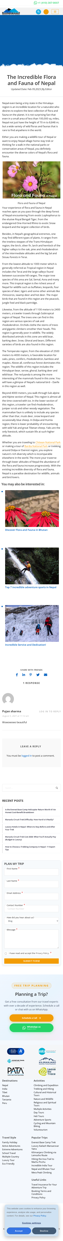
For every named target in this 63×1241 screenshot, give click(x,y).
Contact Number (16, 905)
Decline (44, 1231)
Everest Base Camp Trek (44, 1142)
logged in (27, 755)
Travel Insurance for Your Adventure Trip (44, 1186)
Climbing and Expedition (46, 1085)
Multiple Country (10, 1156)
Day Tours (39, 1112)
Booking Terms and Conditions (41, 1192)
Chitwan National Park (48, 442)
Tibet (4, 1092)
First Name (13, 868)
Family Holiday (9, 1142)
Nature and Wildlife (43, 1098)
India (4, 1088)
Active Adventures (11, 1145)
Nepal (5, 1085)
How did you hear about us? (20, 917)
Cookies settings (31, 1223)
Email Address (15, 893)
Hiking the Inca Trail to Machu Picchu (43, 1160)
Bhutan (6, 1095)
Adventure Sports (42, 1119)
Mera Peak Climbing (42, 1172)
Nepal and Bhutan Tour (43, 1168)
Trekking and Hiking (44, 1088)
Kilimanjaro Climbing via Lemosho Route (44, 1154)
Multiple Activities (42, 1108)
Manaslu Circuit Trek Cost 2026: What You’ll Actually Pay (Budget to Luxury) (30, 838)
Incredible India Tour (42, 1165)
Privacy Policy (39, 1216)
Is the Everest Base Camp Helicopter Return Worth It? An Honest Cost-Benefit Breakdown (30, 811)
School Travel (9, 1153)
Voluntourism (40, 1129)
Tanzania (6, 1099)
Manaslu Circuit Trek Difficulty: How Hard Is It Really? (29, 819)
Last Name (13, 880)
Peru (4, 1103)
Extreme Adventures (12, 1149)
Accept (19, 1231)
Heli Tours (39, 1116)
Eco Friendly (8, 1163)
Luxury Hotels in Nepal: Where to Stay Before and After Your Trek (30, 828)
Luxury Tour (8, 1160)
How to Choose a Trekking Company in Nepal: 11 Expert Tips (30, 848)
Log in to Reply (50, 711)
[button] (46, 11)
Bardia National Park (36, 446)
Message (12, 929)
